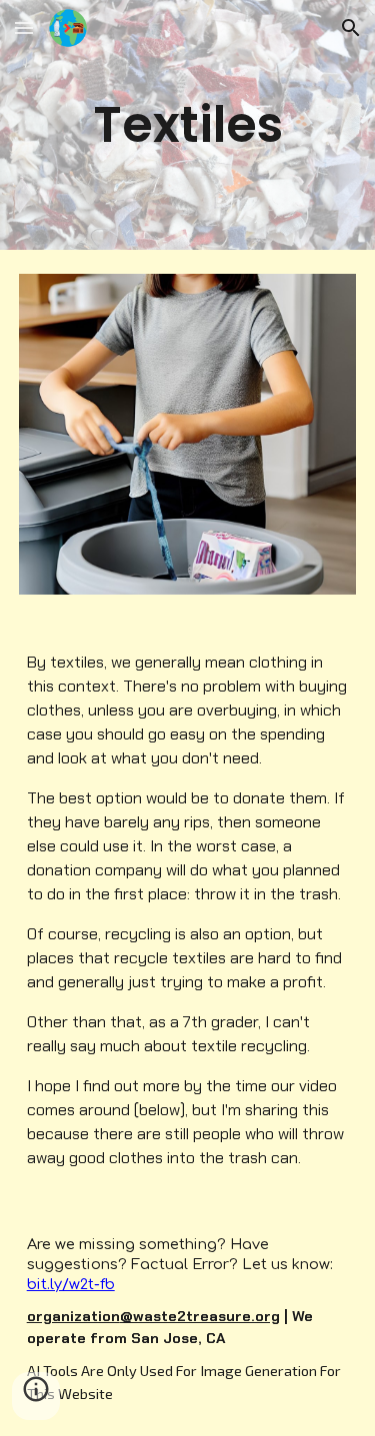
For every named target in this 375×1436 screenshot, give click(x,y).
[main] (188, 125)
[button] (24, 27)
